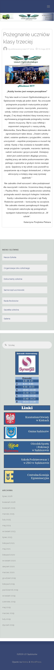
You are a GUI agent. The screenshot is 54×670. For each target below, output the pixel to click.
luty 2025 (6, 519)
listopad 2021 (8, 543)
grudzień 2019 (9, 578)
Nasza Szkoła (10, 257)
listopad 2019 (8, 584)
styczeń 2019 (8, 625)
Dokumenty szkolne (13, 279)
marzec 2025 (8, 514)
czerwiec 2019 (8, 601)
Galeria (7, 318)
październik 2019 (10, 590)
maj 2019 (6, 607)
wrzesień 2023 (8, 531)
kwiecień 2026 (8, 502)
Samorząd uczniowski (14, 290)
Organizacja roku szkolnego (17, 268)
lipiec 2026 (7, 496)
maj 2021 (6, 549)
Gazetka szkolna (11, 309)
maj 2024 (6, 525)
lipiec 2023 (7, 537)
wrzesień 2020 (9, 560)
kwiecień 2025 (8, 508)
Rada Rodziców (11, 301)
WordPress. (36, 662)
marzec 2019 (8, 613)
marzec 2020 (8, 572)
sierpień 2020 (8, 566)
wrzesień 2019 (8, 595)
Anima (25, 662)
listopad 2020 (8, 554)
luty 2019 (6, 619)
